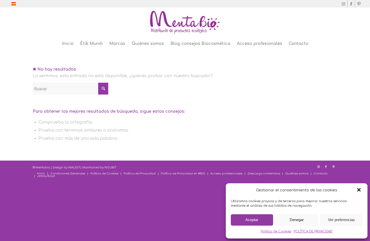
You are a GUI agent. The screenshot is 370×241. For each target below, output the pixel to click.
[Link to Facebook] (351, 4)
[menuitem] (68, 43)
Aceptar (251, 220)
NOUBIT (110, 167)
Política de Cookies (276, 231)
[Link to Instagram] (343, 4)
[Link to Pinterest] (359, 4)
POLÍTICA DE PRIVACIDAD (313, 231)
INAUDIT (74, 167)
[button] (359, 190)
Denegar (297, 220)
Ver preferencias (341, 220)
